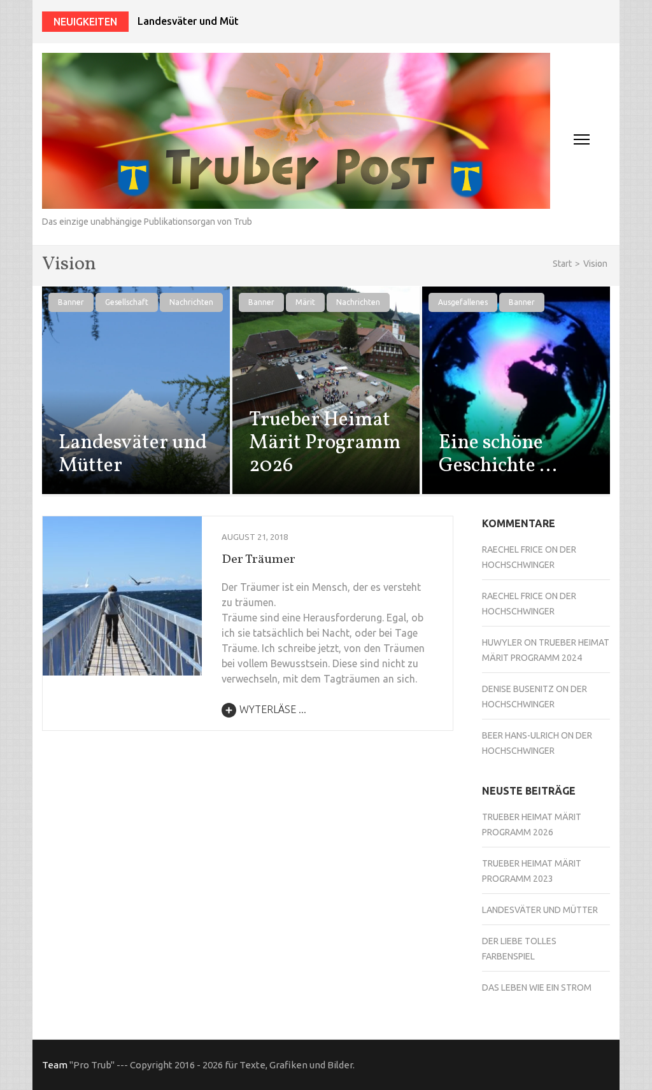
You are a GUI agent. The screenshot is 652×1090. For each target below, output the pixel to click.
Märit (305, 302)
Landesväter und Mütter (195, 21)
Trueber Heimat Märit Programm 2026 (324, 443)
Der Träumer (258, 560)
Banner (71, 302)
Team (54, 1064)
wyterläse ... (272, 709)
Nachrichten (191, 302)
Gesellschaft (126, 302)
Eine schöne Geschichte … (498, 454)
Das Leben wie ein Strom (537, 987)
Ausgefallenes (463, 302)
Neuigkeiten (85, 21)
